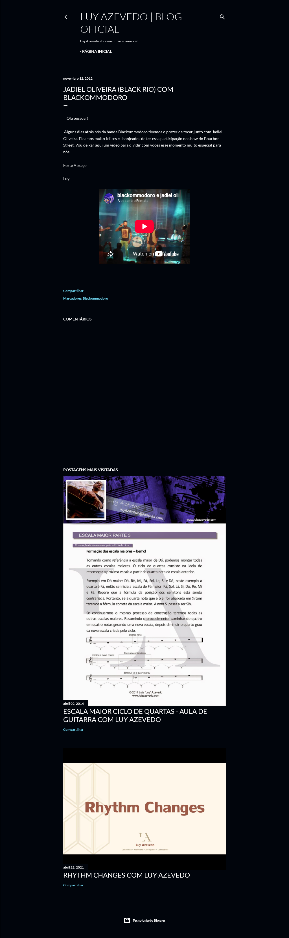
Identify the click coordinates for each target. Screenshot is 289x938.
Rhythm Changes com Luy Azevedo (126, 875)
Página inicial (97, 51)
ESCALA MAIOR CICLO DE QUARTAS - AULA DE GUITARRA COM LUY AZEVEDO (135, 715)
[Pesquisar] (222, 15)
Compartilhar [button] (73, 291)
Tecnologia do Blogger (149, 920)
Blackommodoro (95, 298)
